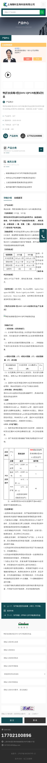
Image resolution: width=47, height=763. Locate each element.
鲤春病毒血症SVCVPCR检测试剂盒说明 (21, 173)
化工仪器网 (28, 759)
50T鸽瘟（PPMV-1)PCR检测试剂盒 (26, 615)
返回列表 (10, 611)
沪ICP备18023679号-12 (27, 754)
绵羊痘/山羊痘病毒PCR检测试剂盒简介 (21, 178)
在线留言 (18, 198)
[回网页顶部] (43, 231)
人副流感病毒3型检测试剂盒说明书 (19, 182)
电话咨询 (43, 239)
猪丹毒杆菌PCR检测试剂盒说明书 (19, 187)
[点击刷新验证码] (27, 708)
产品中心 (5, 38)
